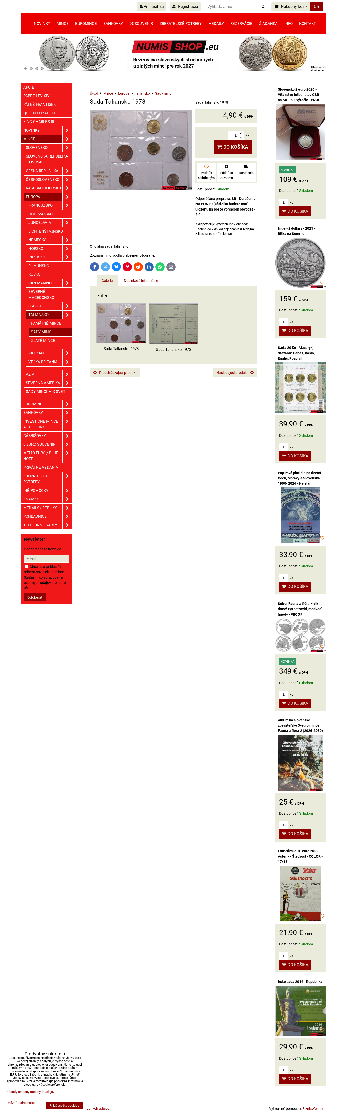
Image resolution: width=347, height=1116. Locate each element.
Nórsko (35, 248)
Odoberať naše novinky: (42, 549)
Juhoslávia (39, 222)
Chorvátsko (40, 214)
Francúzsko (40, 205)
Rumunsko (38, 266)
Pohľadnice (35, 516)
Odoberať (34, 597)
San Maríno (40, 283)
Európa (33, 197)
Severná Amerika (43, 383)
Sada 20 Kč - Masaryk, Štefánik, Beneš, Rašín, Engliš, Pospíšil (296, 353)
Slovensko (37, 147)
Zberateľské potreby (181, 23)
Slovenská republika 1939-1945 (47, 159)
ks (291, 202)
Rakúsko (36, 257)
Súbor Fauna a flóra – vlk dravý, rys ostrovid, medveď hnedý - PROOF (300, 609)
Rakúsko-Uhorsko (43, 188)
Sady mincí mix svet (45, 391)
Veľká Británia (43, 362)
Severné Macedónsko (41, 294)
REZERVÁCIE (241, 23)
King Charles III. (39, 121)
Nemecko (37, 240)
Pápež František (39, 104)
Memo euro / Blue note (40, 456)
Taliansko (38, 314)
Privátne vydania (40, 467)
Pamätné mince (46, 323)
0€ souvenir (141, 23)
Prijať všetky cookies (64, 1105)
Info (288, 23)
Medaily (216, 23)
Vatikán (36, 353)
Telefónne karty (40, 525)
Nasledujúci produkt (232, 373)
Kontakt (307, 23)
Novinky (42, 23)
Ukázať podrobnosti (21, 1103)
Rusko (34, 274)
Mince (63, 23)
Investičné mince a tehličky (40, 424)
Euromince (86, 23)
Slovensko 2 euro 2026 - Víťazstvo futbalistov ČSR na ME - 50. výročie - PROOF (300, 94)
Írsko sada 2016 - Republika (300, 982)
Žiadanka (268, 23)
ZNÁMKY (31, 499)
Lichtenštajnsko (45, 231)
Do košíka (235, 147)
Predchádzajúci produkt (118, 373)
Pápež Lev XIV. (36, 96)
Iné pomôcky (35, 490)
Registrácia (187, 6)
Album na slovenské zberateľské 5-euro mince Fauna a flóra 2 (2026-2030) (300, 725)
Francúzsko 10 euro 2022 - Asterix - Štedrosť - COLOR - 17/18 (300, 856)
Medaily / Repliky (40, 507)
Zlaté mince (43, 340)
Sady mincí (41, 332)
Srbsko (35, 306)
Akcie (28, 87)
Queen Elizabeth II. (42, 113)
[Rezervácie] (173, 71)
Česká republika (42, 171)
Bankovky (113, 23)
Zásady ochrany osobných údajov (30, 1092)
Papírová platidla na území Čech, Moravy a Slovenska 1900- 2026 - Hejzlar (299, 478)
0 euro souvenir (39, 444)
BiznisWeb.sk (312, 1109)
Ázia (30, 374)
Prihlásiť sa (153, 6)
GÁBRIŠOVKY (34, 435)
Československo (42, 179)
